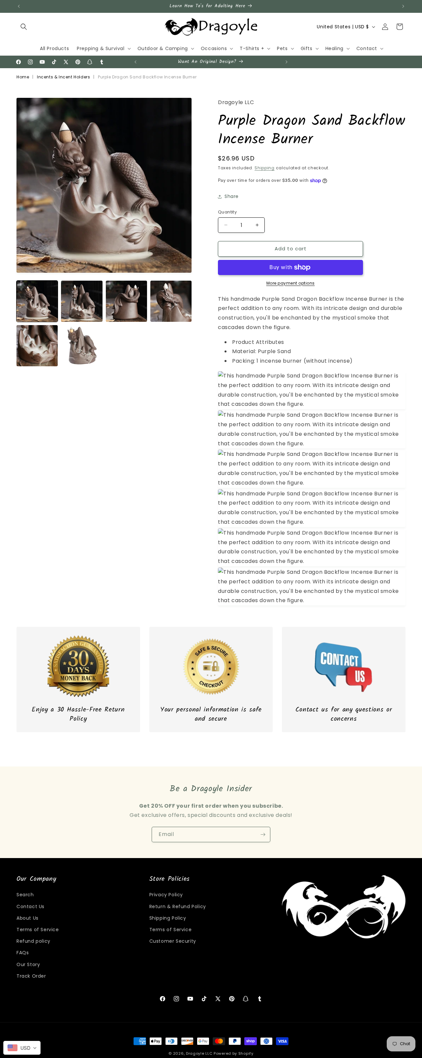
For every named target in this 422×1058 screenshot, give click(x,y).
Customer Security (172, 941)
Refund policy (33, 941)
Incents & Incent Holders (63, 77)
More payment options (290, 283)
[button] (23, 26)
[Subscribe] (263, 834)
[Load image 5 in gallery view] (37, 345)
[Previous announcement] (19, 6)
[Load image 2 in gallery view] (81, 301)
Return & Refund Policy (177, 906)
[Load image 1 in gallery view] (37, 301)
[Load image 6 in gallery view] (81, 345)
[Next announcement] (403, 6)
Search (25, 894)
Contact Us (30, 906)
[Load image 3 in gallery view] (126, 301)
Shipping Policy (167, 918)
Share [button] (232, 196)
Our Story (28, 964)
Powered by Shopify (234, 1053)
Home (22, 77)
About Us (27, 918)
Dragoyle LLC (199, 1053)
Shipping (265, 168)
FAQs (22, 952)
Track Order (31, 976)
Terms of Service (37, 929)
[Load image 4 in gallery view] (171, 301)
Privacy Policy (166, 894)
